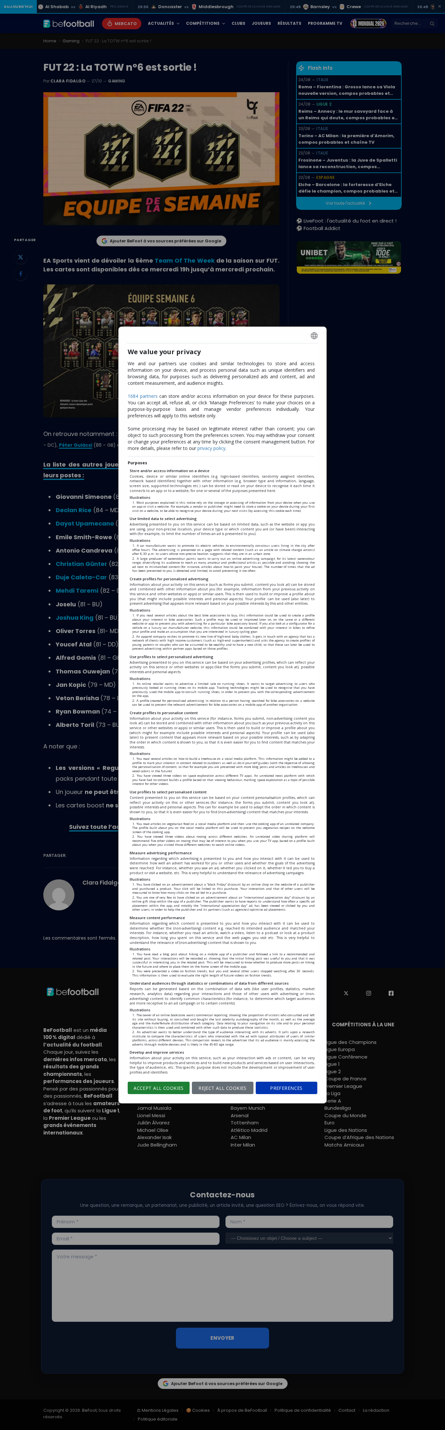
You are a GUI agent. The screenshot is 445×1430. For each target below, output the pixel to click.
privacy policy (211, 448)
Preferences (286, 1088)
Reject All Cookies (222, 1088)
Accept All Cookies (159, 1088)
